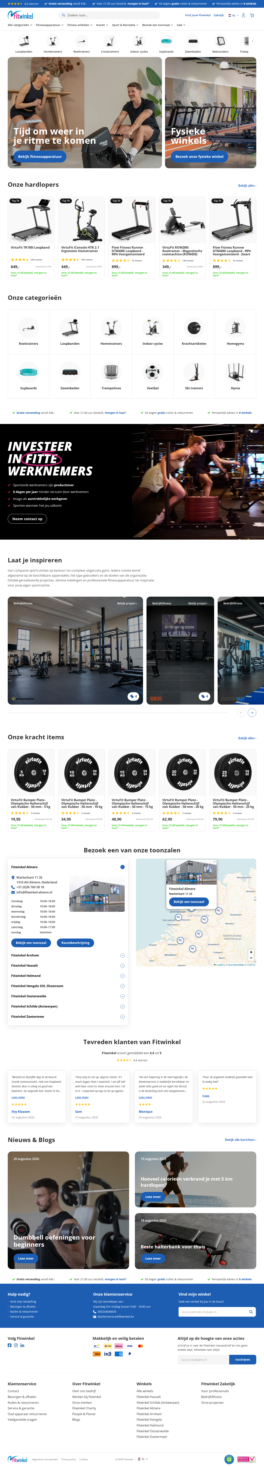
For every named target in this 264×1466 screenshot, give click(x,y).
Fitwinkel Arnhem (149, 1414)
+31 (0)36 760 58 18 (30, 887)
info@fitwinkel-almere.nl (34, 892)
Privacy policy (68, 1459)
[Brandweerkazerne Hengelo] (75, 651)
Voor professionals (215, 1391)
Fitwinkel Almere (148, 1408)
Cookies (83, 1459)
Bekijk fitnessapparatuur (40, 156)
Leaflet (220, 964)
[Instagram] (16, 1345)
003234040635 (107, 1311)
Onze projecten (212, 1402)
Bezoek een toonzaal (156, 25)
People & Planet (83, 1414)
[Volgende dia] (252, 712)
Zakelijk (219, 15)
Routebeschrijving (75, 943)
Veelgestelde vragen (22, 1419)
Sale (179, 25)
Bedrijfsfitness (211, 1397)
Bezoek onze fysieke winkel (199, 156)
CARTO (251, 964)
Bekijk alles (246, 185)
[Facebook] (9, 1345)
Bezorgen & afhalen (23, 1306)
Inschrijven (242, 1359)
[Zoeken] (251, 1312)
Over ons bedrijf (84, 1391)
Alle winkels (145, 1391)
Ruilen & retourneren (24, 1311)
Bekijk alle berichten (240, 1140)
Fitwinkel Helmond (150, 1425)
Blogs (76, 1419)
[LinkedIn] (22, 1345)
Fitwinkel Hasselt (149, 1397)
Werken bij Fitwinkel (86, 1397)
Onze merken (82, 1402)
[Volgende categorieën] (252, 41)
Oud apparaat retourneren (27, 1414)
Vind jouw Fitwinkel (198, 15)
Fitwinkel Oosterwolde (153, 1431)
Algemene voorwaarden (45, 1459)
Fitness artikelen (78, 25)
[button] (204, 919)
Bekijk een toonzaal (189, 902)
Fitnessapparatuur (48, 25)
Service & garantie (22, 1316)
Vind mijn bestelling (23, 1301)
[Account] (243, 15)
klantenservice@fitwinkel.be (116, 1316)
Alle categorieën (18, 25)
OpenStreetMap (236, 964)
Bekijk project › (127, 603)
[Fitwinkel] (17, 1459)
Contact (13, 1391)
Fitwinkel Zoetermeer (152, 1437)
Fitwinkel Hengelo (149, 1419)
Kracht (100, 25)
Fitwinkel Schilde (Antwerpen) (158, 1402)
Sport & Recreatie (123, 25)
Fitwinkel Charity (84, 1408)
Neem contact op (27, 518)
